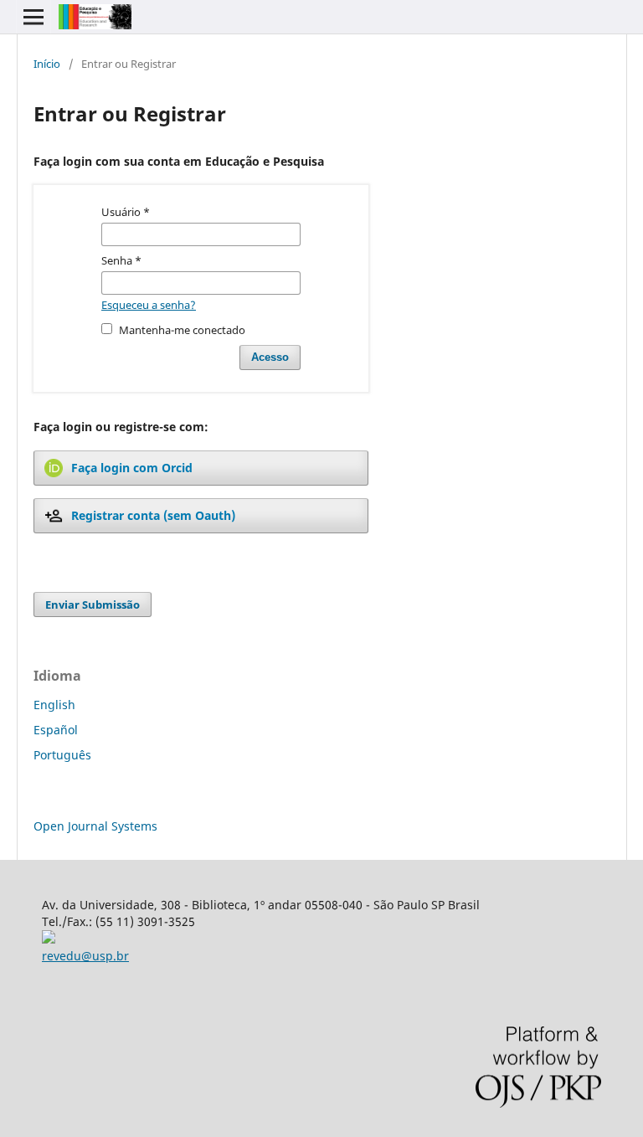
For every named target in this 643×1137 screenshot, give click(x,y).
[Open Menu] (33, 16)
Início (46, 63)
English (54, 705)
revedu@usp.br (85, 956)
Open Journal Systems (95, 826)
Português (62, 755)
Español (55, 730)
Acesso (270, 357)
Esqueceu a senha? (148, 304)
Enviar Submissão (92, 604)
